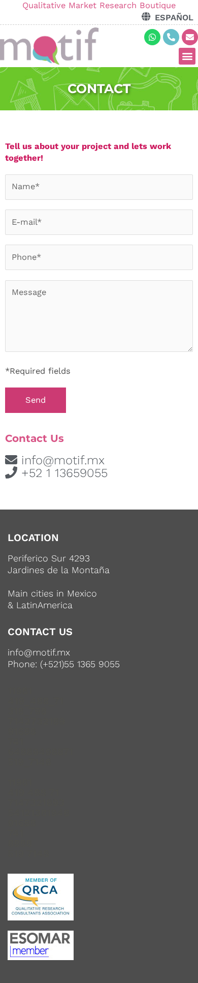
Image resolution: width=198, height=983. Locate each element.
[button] (187, 56)
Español (174, 17)
